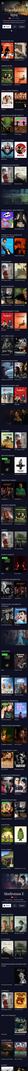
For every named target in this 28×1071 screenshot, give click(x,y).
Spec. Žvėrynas (14, 208)
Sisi (14, 449)
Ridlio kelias (14, 689)
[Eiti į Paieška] (25, 3)
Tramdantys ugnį (14, 12)
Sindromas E (14, 952)
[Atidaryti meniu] (2, 3)
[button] (11, 30)
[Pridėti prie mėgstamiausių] (14, 26)
